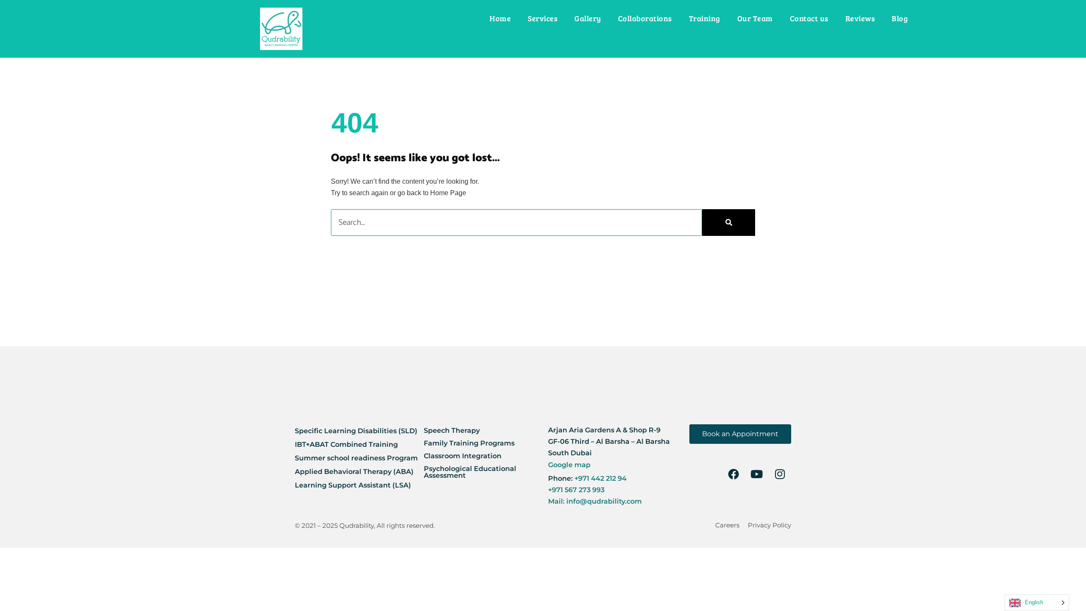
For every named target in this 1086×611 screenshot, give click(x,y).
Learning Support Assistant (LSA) (353, 485)
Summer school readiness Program (356, 458)
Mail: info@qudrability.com (595, 501)
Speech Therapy (452, 430)
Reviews (860, 18)
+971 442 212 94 (600, 478)
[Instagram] (780, 474)
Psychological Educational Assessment (470, 472)
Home (500, 18)
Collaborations (645, 18)
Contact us (809, 18)
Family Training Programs (469, 443)
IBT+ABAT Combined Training (346, 444)
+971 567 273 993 (576, 490)
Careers (727, 525)
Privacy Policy (769, 525)
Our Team (755, 18)
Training (704, 18)
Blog (900, 18)
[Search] (728, 222)
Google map (569, 465)
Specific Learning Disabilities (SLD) (356, 431)
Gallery (587, 18)
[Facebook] (733, 474)
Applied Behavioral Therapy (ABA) (354, 472)
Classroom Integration (462, 456)
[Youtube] (757, 474)
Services (542, 18)
